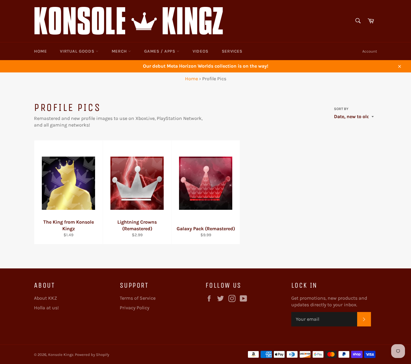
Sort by (341, 109)
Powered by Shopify (92, 354)
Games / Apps (160, 51)
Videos (201, 51)
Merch (120, 51)
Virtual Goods (77, 51)
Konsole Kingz (60, 354)
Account (369, 51)
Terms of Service (138, 298)
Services (232, 51)
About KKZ (45, 298)
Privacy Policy (134, 307)
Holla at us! (46, 307)
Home (40, 51)
